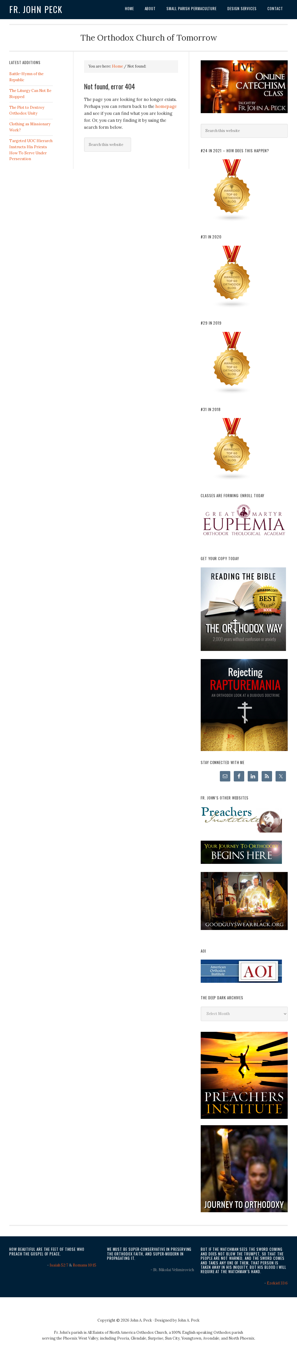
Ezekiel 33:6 (277, 1283)
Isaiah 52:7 (59, 1265)
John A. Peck (189, 1320)
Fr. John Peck (36, 9)
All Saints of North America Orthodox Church (127, 1332)
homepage (166, 106)
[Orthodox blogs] (232, 220)
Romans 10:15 (84, 1265)
